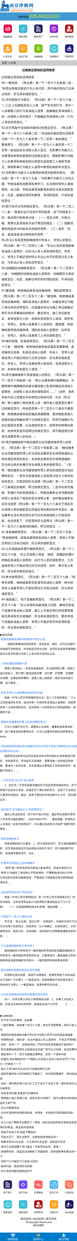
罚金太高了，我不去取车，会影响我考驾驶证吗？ (29, 1136)
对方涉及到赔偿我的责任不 (16, 1171)
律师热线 (12, 1239)
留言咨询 (51, 1218)
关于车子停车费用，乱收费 (16, 1020)
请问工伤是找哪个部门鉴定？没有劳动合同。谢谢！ (31, 1146)
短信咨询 (38, 1218)
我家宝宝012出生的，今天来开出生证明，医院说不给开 (33, 1141)
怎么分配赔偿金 (10, 1107)
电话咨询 (26, 1218)
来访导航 (64, 1239)
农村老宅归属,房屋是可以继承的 (19, 1093)
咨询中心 (38, 1239)
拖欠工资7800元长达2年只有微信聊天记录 (25, 1068)
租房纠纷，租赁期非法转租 (16, 1166)
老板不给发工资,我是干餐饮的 (18, 1132)
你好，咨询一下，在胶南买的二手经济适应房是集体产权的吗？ (37, 1044)
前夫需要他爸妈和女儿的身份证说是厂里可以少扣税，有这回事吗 (39, 1049)
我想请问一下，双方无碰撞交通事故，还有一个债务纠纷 (33, 1054)
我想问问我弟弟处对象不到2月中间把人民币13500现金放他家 (37, 1034)
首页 (4, 62)
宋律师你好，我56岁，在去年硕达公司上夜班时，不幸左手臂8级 (38, 1039)
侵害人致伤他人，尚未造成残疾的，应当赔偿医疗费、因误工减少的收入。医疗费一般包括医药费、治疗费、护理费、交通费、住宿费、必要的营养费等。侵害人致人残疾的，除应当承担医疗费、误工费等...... (38, 673)
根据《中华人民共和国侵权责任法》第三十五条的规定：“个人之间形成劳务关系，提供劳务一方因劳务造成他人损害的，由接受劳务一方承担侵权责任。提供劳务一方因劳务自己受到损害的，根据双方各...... (38, 702)
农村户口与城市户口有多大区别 (19, 1161)
